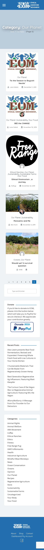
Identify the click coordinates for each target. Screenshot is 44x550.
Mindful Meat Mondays (18, 459)
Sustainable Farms (28, 174)
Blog (21, 533)
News (9, 462)
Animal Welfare (14, 426)
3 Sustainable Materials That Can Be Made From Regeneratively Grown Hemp (20, 369)
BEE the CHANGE (22, 123)
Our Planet (22, 77)
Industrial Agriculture (17, 455)
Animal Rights (13, 423)
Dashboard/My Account (22, 536)
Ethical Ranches (17, 172)
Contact (29, 533)
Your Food (33, 120)
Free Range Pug (14, 446)
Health (10, 452)
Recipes (10, 478)
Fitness (10, 442)
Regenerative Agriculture (18, 481)
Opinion (11, 471)
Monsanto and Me (22, 221)
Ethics (10, 439)
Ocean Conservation (16, 465)
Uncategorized (14, 494)
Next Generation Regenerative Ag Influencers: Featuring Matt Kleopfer (20, 379)
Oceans (17, 260)
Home (12, 32)
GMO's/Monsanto (15, 449)
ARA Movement (14, 429)
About (13, 533)
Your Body (12, 497)
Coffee (10, 433)
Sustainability (22, 120)
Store (9, 484)
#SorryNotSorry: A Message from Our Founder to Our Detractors (19, 403)
